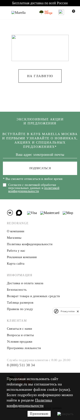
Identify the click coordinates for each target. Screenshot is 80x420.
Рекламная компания (22, 257)
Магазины (14, 237)
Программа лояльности (24, 348)
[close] (78, 311)
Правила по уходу (20, 309)
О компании (15, 231)
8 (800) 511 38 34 (21, 365)
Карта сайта (15, 263)
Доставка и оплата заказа (25, 283)
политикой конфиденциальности (33, 189)
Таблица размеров (20, 302)
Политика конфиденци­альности (29, 244)
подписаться (40, 168)
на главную (40, 76)
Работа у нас (16, 250)
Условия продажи (19, 341)
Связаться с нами (19, 328)
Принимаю (39, 414)
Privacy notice (67, 311)
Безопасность (17, 289)
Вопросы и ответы (20, 335)
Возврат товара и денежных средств (33, 296)
